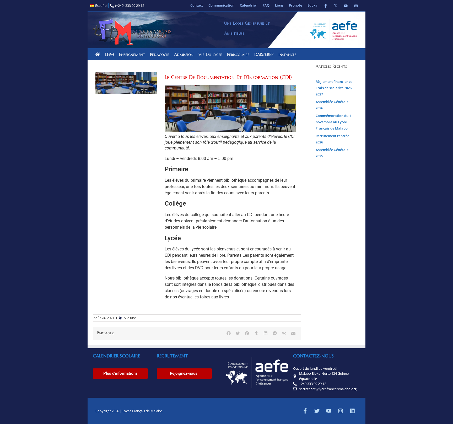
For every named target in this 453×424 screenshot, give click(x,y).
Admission (183, 54)
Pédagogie (159, 54)
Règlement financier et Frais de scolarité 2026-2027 (334, 87)
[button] (228, 333)
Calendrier (248, 5)
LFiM (109, 54)
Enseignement (132, 54)
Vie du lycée (210, 54)
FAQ (266, 5)
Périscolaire (238, 54)
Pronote (295, 5)
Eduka (312, 5)
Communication (221, 5)
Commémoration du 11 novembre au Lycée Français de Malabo (334, 122)
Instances (287, 54)
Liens (279, 5)
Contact (196, 5)
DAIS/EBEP (263, 54)
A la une (130, 317)
